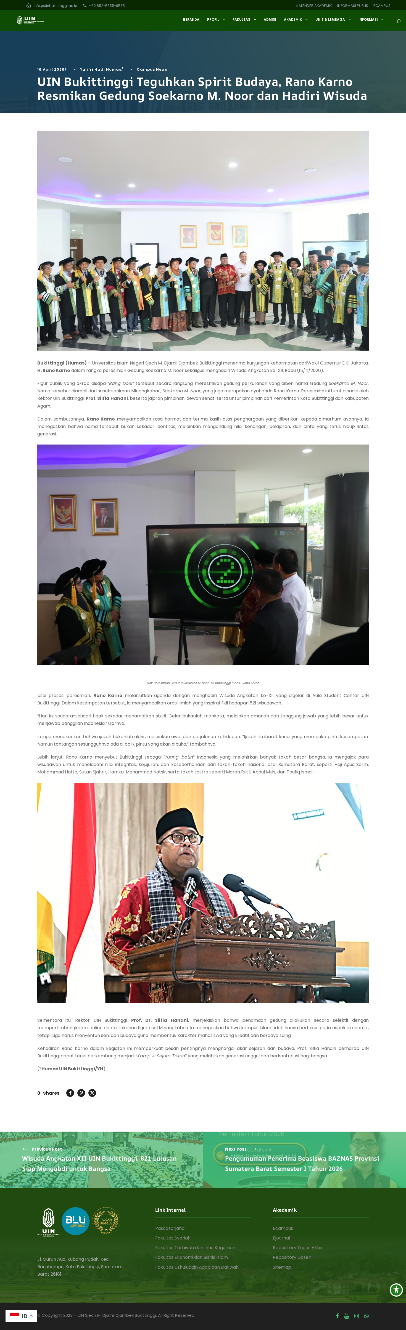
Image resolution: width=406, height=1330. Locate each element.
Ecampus (283, 1228)
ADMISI (270, 19)
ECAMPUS (382, 5)
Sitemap (282, 1267)
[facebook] (337, 1316)
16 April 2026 (51, 69)
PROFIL (213, 19)
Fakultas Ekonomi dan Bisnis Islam (191, 1257)
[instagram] (356, 1316)
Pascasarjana (169, 1228)
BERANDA (191, 19)
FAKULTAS (241, 19)
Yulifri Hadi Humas (100, 69)
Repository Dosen (292, 1257)
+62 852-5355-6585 (106, 5)
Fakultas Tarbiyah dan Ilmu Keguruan (195, 1247)
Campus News (152, 69)
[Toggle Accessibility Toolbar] (396, 1290)
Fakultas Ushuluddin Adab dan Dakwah (197, 1267)
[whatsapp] (366, 1316)
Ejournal (281, 1238)
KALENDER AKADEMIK (314, 5)
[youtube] (346, 1316)
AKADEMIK (293, 19)
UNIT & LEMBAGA (330, 19)
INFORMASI (368, 19)
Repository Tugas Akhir (298, 1247)
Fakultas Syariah (173, 1238)
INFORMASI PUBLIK (352, 5)
